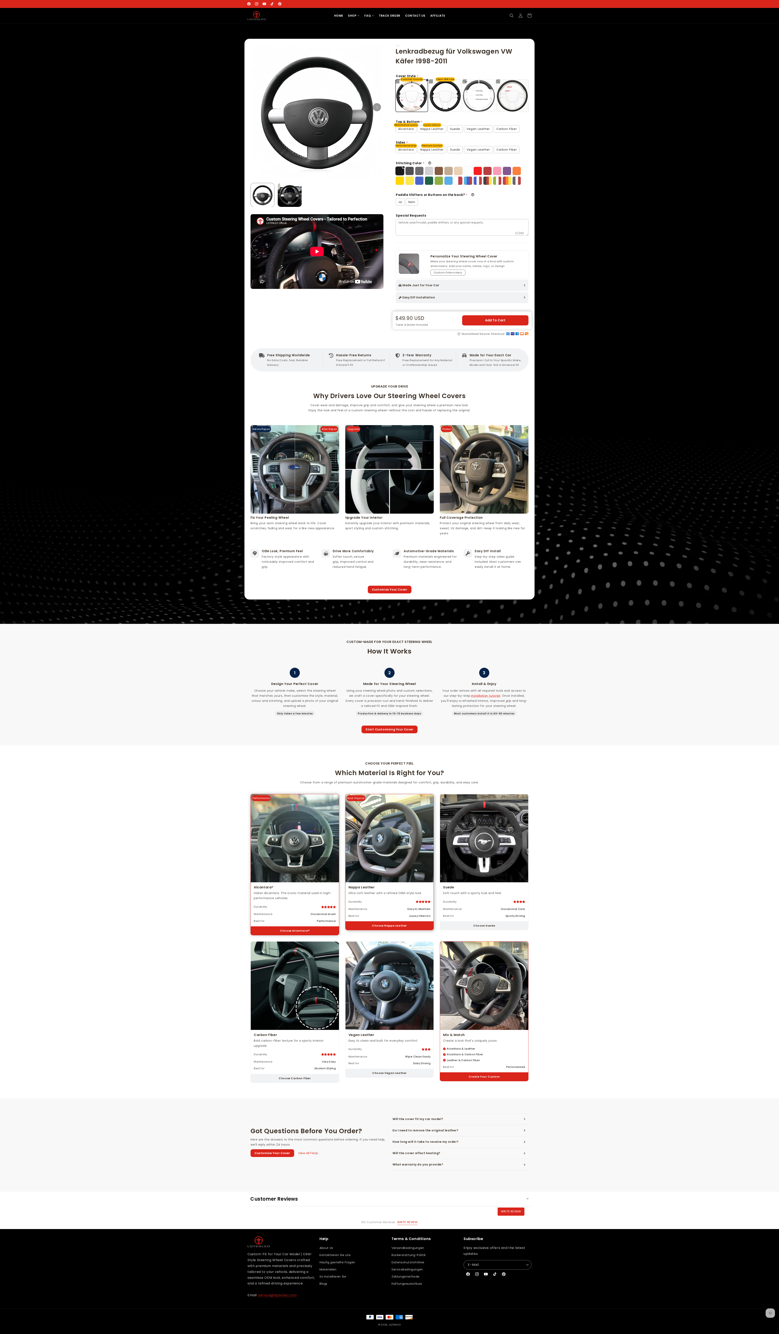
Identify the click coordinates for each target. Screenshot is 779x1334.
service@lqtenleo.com (277, 1295)
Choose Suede (484, 926)
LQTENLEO (395, 1324)
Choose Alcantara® (295, 931)
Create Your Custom (484, 1077)
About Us (326, 1248)
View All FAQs (308, 1153)
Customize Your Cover (389, 590)
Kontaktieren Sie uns (335, 1255)
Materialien (328, 1269)
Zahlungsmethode (406, 1277)
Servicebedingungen (407, 1269)
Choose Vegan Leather (389, 1073)
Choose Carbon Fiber (295, 1078)
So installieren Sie (333, 1277)
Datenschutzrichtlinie (408, 1262)
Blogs (323, 1284)
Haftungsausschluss (407, 1284)
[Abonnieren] (526, 1265)
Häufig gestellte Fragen (337, 1262)
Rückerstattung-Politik (409, 1255)
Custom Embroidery (448, 272)
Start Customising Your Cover (389, 729)
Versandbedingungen (408, 1248)
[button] (353, 15)
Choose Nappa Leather (389, 926)
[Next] (377, 107)
